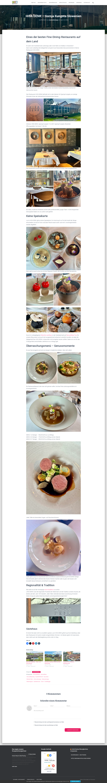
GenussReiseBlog (36, 671)
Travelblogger (47, 681)
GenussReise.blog (53, 2)
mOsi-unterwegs (37, 679)
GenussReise (44, 674)
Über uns (33, 2)
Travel (42, 681)
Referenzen (71, 2)
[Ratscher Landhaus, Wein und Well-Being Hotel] (53, 656)
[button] (46, 2)
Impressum (79, 2)
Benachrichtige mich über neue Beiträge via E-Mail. (46, 725)
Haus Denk (46, 676)
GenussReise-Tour (42, 2)
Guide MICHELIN (39, 676)
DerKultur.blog (63, 2)
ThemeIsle (92, 779)
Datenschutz (87, 2)
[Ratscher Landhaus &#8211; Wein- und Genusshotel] (34, 656)
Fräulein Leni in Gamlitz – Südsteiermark (69, 662)
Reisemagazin (30, 681)
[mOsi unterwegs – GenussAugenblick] (15, 2)
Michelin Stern (30, 679)
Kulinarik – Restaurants (19, 779)
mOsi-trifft (39, 779)
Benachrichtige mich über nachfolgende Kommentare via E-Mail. (49, 722)
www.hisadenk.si (49, 589)
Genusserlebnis (36, 674)
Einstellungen (75, 781)
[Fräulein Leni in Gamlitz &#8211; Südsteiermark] (71, 656)
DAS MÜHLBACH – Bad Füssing (78, 755)
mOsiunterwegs (45, 679)
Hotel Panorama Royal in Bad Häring (81, 758)
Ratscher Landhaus (46, 335)
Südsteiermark (37, 681)
